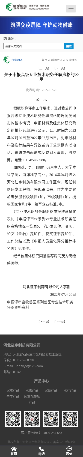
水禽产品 (32, 390)
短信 (69, 454)
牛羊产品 (12, 396)
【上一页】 (44, 68)
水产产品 (70, 390)
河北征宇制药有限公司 (37, 442)
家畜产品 (50, 390)
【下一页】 (60, 68)
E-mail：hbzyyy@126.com (23, 366)
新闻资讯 (56, 60)
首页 (44, 60)
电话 (41, 454)
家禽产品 (12, 390)
